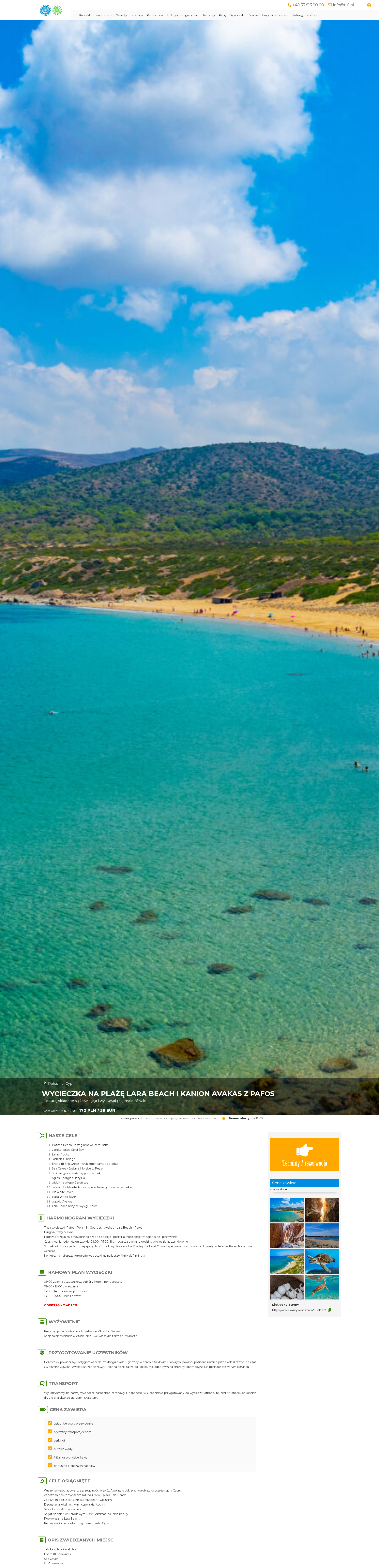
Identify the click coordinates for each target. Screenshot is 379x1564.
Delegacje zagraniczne (183, 15)
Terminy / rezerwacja (304, 1162)
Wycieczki (237, 15)
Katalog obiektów (304, 15)
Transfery (209, 15)
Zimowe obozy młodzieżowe (268, 15)
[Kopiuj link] (329, 1310)
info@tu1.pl (343, 5)
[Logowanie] (369, 5)
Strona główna (130, 1118)
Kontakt (84, 15)
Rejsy (222, 15)
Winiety (121, 15)
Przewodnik (155, 15)
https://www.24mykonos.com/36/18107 (299, 1310)
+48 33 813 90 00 (308, 5)
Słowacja (137, 15)
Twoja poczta (103, 15)
